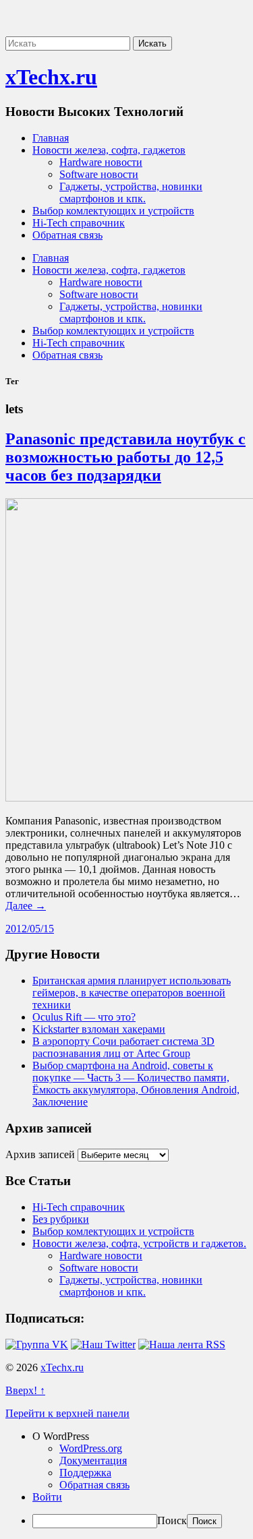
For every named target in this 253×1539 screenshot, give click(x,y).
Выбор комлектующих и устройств (113, 210)
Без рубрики (60, 1219)
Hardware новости (100, 162)
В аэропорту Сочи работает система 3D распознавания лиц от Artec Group (123, 1047)
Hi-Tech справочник (78, 223)
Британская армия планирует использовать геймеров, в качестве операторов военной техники (131, 992)
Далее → (25, 905)
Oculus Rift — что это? (84, 1017)
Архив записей (40, 1154)
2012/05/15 (29, 928)
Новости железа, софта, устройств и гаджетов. (139, 1243)
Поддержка (85, 1472)
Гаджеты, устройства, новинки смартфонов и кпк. (130, 192)
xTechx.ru (51, 77)
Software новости (98, 174)
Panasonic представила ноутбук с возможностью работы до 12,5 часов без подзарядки (125, 457)
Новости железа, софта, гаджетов (109, 150)
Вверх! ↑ (25, 1390)
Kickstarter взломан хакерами (98, 1029)
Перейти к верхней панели (67, 1413)
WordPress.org (90, 1448)
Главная (50, 138)
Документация (93, 1460)
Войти (47, 1497)
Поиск (172, 1520)
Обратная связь (67, 235)
